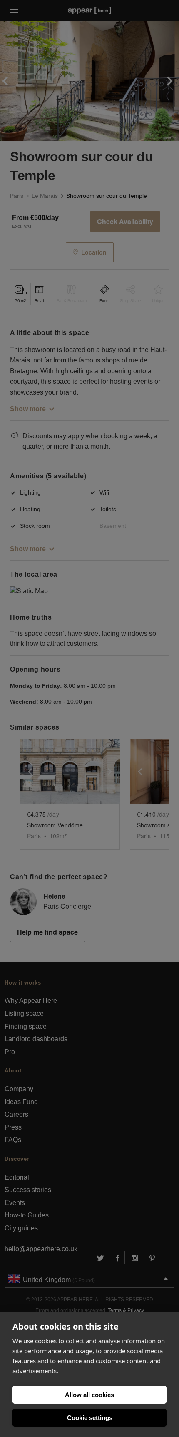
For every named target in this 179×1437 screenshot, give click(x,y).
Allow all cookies (89, 1394)
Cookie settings (89, 1417)
